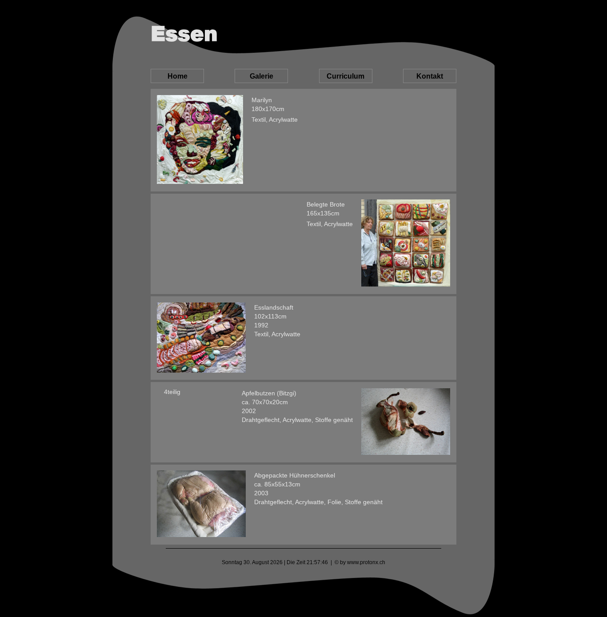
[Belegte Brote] (405, 243)
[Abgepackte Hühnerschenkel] (201, 504)
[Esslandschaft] (201, 338)
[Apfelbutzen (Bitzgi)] (405, 422)
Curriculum (345, 76)
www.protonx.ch (366, 562)
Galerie (261, 76)
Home (178, 76)
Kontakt (429, 76)
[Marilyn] (200, 140)
